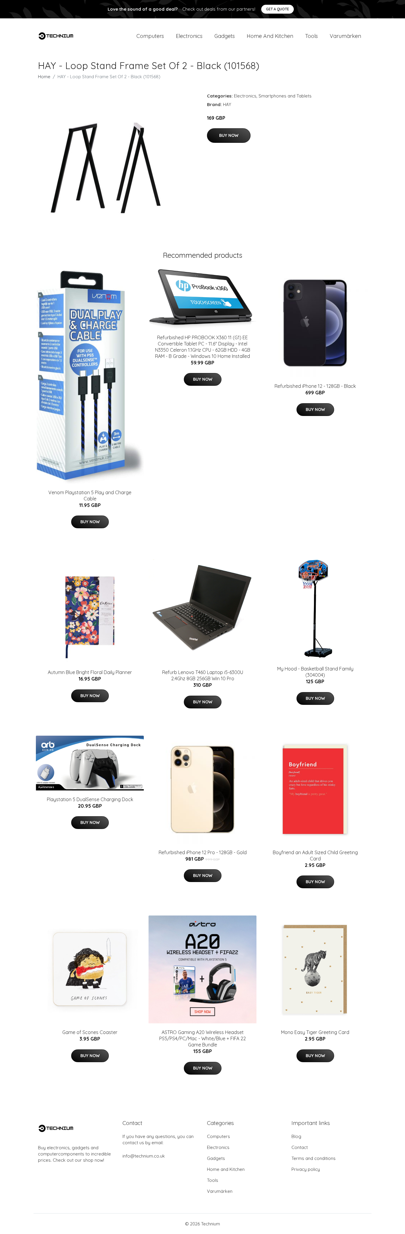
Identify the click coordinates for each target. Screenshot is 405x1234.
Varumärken (345, 36)
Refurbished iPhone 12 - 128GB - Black (315, 386)
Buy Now (228, 135)
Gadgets (224, 36)
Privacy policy (305, 1169)
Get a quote (277, 9)
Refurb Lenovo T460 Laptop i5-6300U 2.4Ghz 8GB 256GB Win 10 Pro (202, 675)
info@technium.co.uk (143, 1156)
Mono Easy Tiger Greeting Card (315, 1032)
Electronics (189, 36)
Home (44, 76)
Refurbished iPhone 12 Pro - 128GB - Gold (203, 852)
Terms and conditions (313, 1158)
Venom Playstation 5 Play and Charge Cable (89, 495)
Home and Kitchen (270, 36)
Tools (311, 36)
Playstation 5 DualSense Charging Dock (90, 799)
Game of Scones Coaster (89, 1032)
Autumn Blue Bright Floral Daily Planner (90, 672)
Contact (299, 1147)
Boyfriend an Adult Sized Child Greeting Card (315, 855)
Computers (150, 36)
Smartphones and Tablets (285, 96)
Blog (296, 1136)
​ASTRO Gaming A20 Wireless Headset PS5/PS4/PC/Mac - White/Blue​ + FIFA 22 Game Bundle (202, 1038)
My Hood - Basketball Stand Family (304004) (315, 672)
